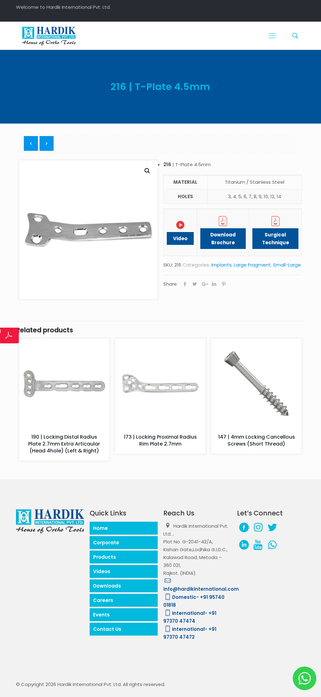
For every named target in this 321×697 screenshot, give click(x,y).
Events (101, 614)
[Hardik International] (49, 36)
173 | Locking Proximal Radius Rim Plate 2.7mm (160, 440)
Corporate (106, 542)
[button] (147, 171)
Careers (103, 600)
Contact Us (107, 629)
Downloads (107, 586)
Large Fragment (252, 264)
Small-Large (287, 264)
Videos (101, 571)
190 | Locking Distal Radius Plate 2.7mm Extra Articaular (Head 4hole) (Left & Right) (64, 443)
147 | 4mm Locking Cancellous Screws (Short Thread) (256, 440)
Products (104, 557)
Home (100, 528)
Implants (221, 264)
